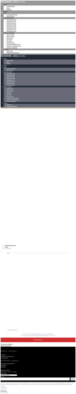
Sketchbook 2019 (11, 26)
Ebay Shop (3, 365)
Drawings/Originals (12, 15)
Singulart (3, 367)
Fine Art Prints (10, 16)
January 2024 (10, 34)
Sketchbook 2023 (11, 20)
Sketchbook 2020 (11, 25)
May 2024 (9, 41)
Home (5, 4)
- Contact (3, 354)
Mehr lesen (4, 391)
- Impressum (4, 358)
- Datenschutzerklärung (7, 356)
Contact (6, 49)
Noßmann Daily (13, 1)
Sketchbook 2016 (11, 31)
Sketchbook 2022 (11, 21)
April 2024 (9, 39)
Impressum (10, 51)
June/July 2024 (10, 43)
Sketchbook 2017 (11, 29)
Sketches (9, 9)
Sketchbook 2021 (11, 23)
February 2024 (11, 36)
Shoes (6, 247)
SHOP (5, 13)
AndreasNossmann (10, 245)
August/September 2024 (13, 44)
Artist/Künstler (11, 6)
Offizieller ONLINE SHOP (7, 363)
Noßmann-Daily (5, 370)
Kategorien (4, 373)
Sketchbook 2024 (8, 18)
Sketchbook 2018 (11, 28)
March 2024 (10, 38)
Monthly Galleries (9, 33)
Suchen (3, 376)
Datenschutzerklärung (13, 53)
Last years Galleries (12, 48)
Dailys (5, 11)
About (8, 8)
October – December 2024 (14, 46)
